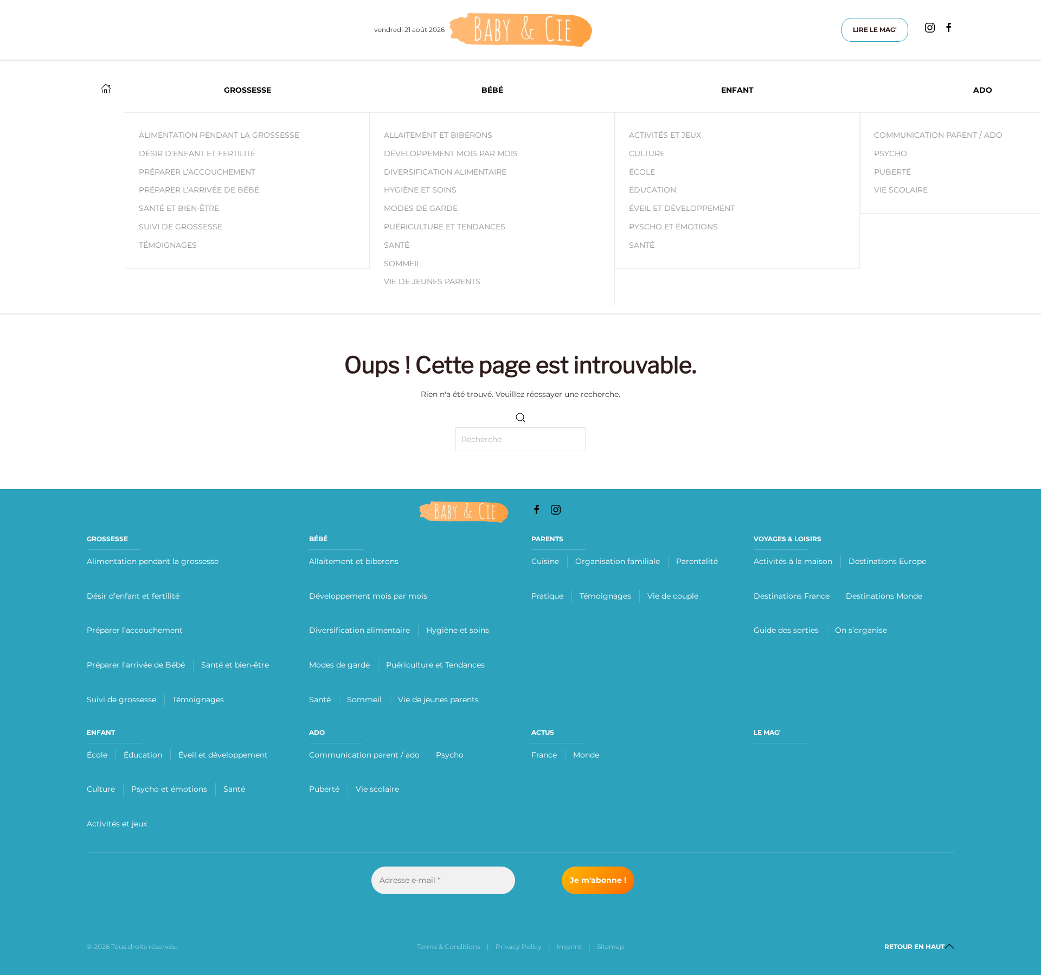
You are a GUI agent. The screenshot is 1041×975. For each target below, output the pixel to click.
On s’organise (861, 630)
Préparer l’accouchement (135, 630)
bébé (318, 539)
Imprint (569, 946)
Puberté (324, 789)
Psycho (450, 755)
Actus (542, 732)
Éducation (652, 190)
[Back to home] (520, 30)
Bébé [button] (492, 90)
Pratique (547, 596)
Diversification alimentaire (445, 172)
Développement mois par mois (451, 153)
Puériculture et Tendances (444, 227)
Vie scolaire (377, 789)
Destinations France (792, 596)
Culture (647, 153)
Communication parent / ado (364, 755)
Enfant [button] (737, 90)
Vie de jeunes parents (432, 281)
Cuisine (545, 561)
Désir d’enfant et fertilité (133, 596)
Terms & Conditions (448, 946)
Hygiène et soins (420, 190)
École (642, 172)
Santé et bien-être (235, 665)
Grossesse (107, 539)
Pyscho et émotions (673, 227)
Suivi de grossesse (121, 699)
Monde (586, 755)
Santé (396, 245)
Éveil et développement (682, 208)
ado (317, 732)
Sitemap (610, 946)
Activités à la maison (793, 561)
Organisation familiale (617, 561)
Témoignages (198, 699)
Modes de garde (421, 208)
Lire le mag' (875, 29)
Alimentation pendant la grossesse (153, 561)
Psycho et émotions (169, 789)
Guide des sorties (786, 630)
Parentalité (697, 561)
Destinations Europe (887, 561)
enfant (101, 732)
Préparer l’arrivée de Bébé (136, 665)
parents (547, 539)
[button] (949, 946)
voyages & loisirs (787, 539)
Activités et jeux (665, 135)
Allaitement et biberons (438, 135)
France (544, 755)
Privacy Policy (519, 946)
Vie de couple (672, 596)
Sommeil (402, 263)
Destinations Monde (884, 596)
